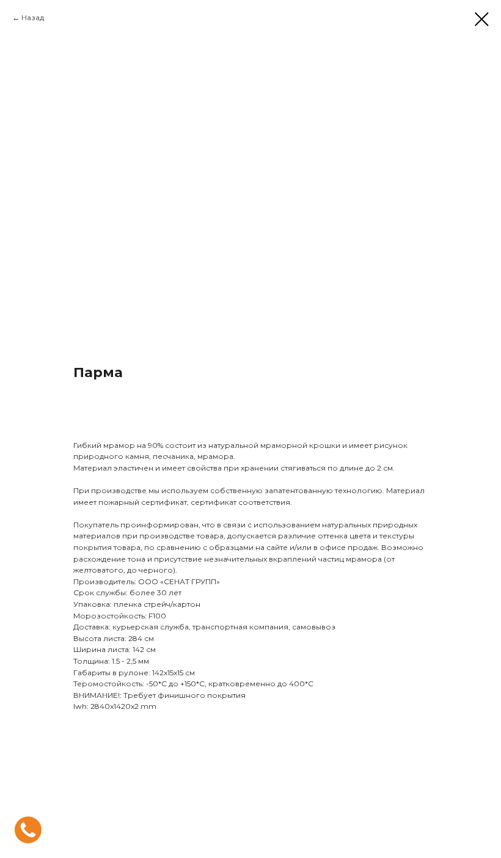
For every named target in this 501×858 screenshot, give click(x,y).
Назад (32, 17)
